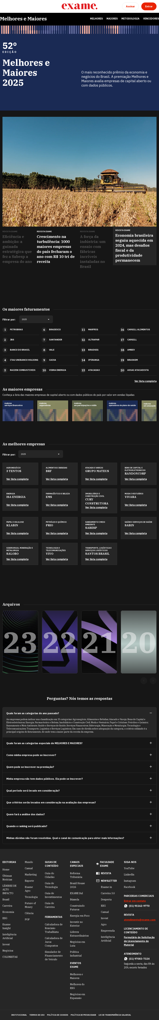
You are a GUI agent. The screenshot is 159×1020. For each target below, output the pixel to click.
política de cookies (57, 1015)
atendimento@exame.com (139, 919)
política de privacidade (83, 1015)
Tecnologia (31, 897)
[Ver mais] (151, 743)
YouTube (129, 868)
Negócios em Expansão (77, 996)
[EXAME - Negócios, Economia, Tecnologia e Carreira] (79, 6)
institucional (19, 1015)
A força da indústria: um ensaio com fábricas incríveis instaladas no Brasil (92, 251)
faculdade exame (107, 863)
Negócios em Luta (77, 943)
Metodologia (130, 18)
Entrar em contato (135, 900)
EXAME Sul (76, 893)
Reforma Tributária (76, 875)
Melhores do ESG (77, 986)
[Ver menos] (151, 713)
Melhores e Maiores (23, 18)
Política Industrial (76, 953)
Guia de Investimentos (53, 895)
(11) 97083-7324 (139, 958)
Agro (104, 924)
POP (27, 919)
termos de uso (37, 1015)
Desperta (106, 899)
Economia (8, 911)
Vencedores (151, 18)
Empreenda (108, 930)
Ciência (29, 913)
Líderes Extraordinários (79, 933)
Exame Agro (29, 888)
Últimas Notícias (7, 877)
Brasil (5, 899)
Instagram (130, 880)
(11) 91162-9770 (139, 905)
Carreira (7, 905)
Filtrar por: (9, 319)
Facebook (129, 887)
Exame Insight (6, 926)
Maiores (112, 18)
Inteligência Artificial (9, 936)
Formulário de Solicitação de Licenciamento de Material (139, 941)
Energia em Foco (80, 915)
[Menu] (4, 6)
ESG (4, 918)
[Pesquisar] (12, 6)
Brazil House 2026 (77, 885)
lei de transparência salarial (115, 1015)
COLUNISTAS (10, 956)
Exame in (106, 887)
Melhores (96, 18)
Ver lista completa (145, 381)
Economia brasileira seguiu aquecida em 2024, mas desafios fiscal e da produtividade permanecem (134, 248)
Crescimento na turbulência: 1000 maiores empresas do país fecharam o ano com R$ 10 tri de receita (56, 249)
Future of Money (30, 905)
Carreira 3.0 (108, 893)
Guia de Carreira (50, 905)
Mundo (29, 862)
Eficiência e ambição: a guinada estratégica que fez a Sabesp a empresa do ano (17, 249)
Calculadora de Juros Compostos (54, 942)
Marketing (31, 874)
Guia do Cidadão (50, 875)
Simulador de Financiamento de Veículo (54, 955)
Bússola (74, 899)
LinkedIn (129, 874)
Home (5, 869)
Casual (29, 868)
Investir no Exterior (76, 923)
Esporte (29, 880)
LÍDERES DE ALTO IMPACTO (9, 889)
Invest (6, 944)
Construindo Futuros (77, 907)
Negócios (7, 950)
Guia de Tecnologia (51, 885)
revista (106, 873)
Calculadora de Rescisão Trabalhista (54, 928)
